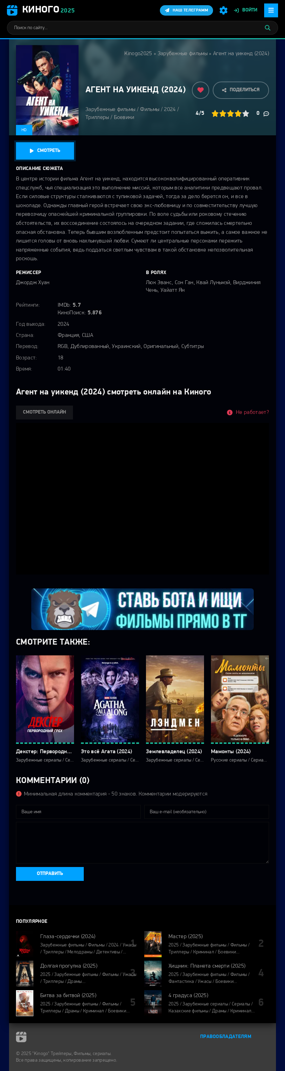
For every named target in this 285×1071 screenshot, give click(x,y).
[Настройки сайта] (223, 10)
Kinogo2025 (138, 54)
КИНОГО (48, 10)
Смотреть (48, 150)
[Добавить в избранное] (200, 90)
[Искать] (267, 28)
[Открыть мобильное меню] (271, 10)
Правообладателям (225, 1036)
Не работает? (252, 412)
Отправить (50, 873)
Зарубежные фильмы (182, 54)
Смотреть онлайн (44, 412)
